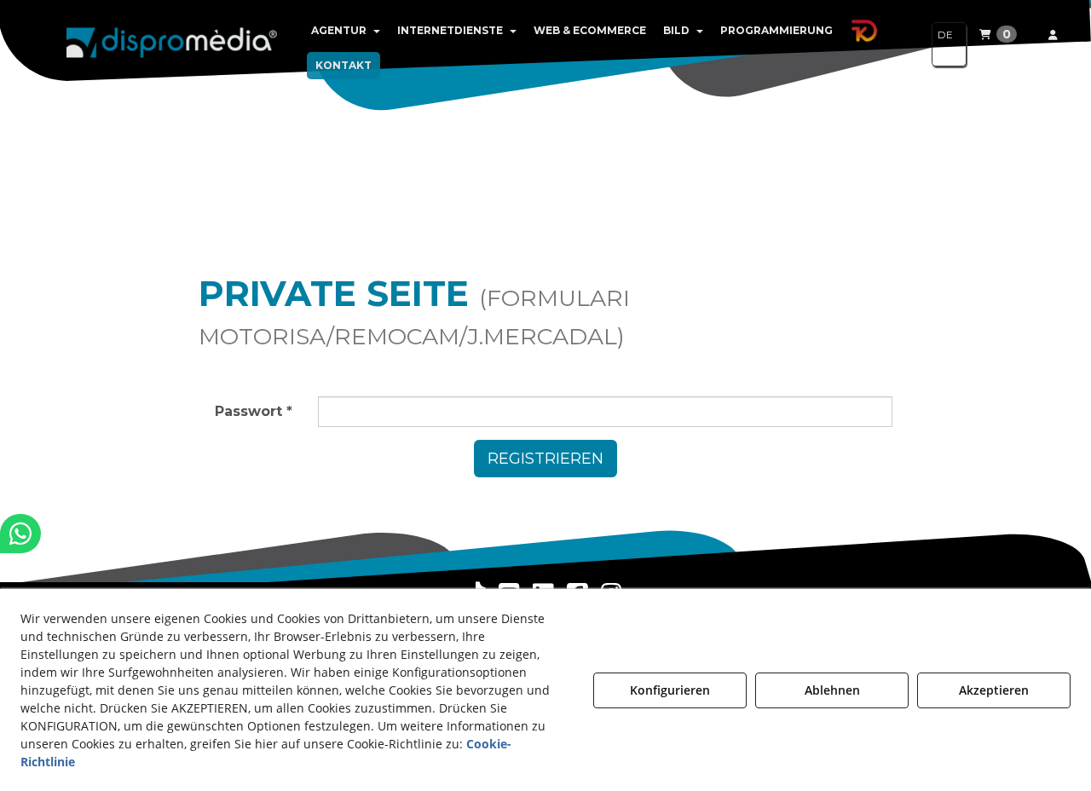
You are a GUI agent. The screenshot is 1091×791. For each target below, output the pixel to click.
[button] (172, 43)
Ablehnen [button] (832, 690)
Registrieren (545, 458)
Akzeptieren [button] (994, 690)
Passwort (253, 411)
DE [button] (945, 34)
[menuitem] (346, 31)
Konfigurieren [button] (670, 690)
